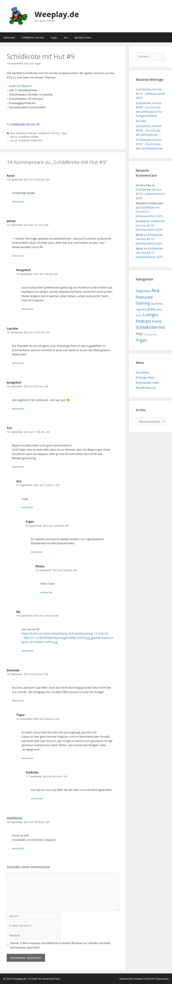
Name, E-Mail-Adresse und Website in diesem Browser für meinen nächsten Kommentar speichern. (60, 945)
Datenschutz (126, 978)
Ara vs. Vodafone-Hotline (24, 136)
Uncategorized (150, 334)
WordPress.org (145, 388)
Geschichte (157, 303)
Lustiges (150, 314)
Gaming (143, 303)
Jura (151, 309)
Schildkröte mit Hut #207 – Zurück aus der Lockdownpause (149, 144)
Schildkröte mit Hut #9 (24, 124)
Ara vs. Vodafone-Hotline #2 (26, 140)
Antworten (18, 201)
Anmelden (142, 372)
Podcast (31, 133)
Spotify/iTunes (82, 37)
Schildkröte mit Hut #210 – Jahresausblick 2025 (150, 93)
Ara (66, 37)
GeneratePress (51, 978)
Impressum (162, 978)
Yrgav (53, 37)
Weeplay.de (57, 14)
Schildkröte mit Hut (33, 37)
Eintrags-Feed (145, 377)
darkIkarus (14, 818)
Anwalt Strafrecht (145, 978)
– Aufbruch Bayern (19, 86)
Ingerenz (141, 309)
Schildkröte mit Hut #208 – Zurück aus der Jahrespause (149, 130)
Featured (21, 133)
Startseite (9, 37)
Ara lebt (141, 121)
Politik (157, 321)
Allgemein (143, 291)
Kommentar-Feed (147, 383)
